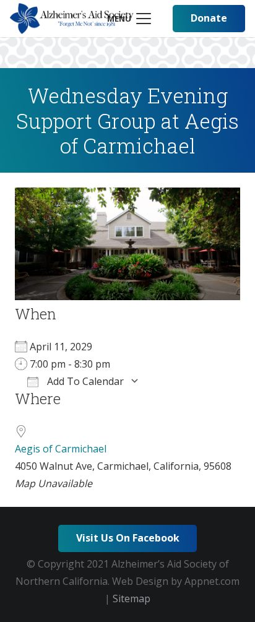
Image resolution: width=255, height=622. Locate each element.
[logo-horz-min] (72, 18)
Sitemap (131, 598)
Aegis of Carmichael (60, 449)
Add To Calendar (84, 381)
